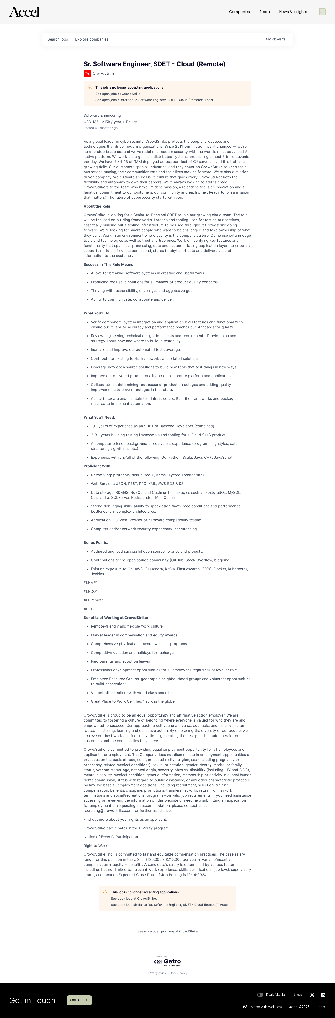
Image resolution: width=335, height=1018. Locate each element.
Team (264, 11)
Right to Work (95, 845)
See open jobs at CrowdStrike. (118, 94)
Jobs (297, 995)
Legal (321, 1007)
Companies (239, 11)
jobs (58, 39)
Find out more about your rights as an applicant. (125, 819)
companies (91, 39)
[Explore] (322, 11)
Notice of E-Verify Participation (111, 836)
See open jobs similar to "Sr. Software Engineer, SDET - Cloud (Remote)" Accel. (154, 100)
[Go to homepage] (24, 11)
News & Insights (293, 11)
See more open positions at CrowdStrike (168, 931)
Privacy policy (157, 973)
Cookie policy (178, 973)
